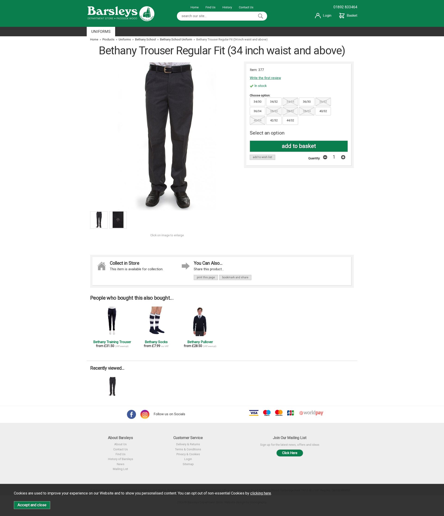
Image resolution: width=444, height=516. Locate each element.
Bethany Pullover (200, 342)
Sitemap (188, 464)
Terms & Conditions (188, 449)
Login (327, 15)
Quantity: (314, 158)
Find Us (211, 7)
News (120, 464)
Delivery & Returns (188, 444)
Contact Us (246, 7)
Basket (352, 15)
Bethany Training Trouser (112, 342)
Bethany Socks (156, 342)
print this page (206, 277)
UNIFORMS (101, 31)
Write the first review (265, 78)
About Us (120, 444)
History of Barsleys (120, 459)
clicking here (260, 493)
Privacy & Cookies (188, 454)
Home (195, 7)
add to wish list (262, 157)
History (227, 7)
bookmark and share (235, 277)
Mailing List (120, 469)
